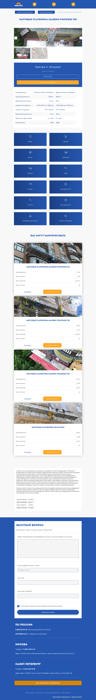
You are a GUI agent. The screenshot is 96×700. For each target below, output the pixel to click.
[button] (81, 37)
